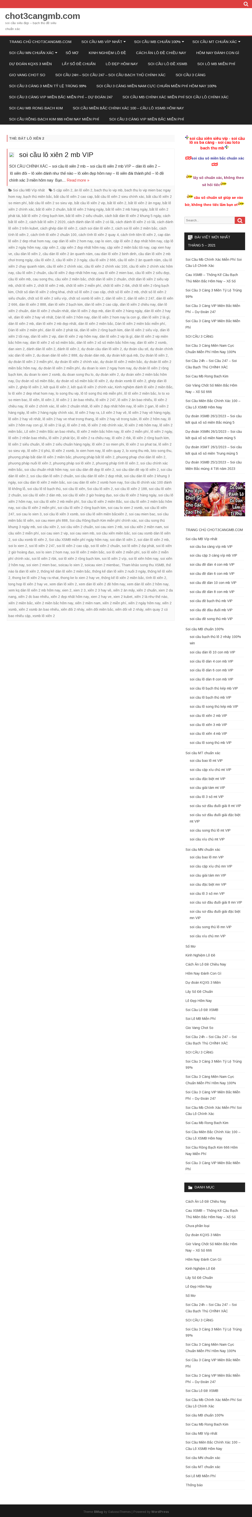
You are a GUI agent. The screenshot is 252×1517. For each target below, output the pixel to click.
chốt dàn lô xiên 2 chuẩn (107, 279)
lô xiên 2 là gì (55, 425)
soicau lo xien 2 (70, 565)
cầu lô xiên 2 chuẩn (31, 273)
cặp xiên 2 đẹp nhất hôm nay (82, 247)
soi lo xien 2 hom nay (52, 552)
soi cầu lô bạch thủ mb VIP (210, 697)
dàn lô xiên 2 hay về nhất (33, 317)
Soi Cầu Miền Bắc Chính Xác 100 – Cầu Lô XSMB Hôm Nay (128, 108)
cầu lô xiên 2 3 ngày (71, 260)
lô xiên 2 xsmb (63, 451)
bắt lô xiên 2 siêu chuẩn (84, 216)
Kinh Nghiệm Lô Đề (107, 53)
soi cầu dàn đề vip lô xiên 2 (137, 470)
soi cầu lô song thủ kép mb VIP (214, 706)
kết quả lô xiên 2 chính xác (92, 387)
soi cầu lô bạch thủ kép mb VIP (214, 688)
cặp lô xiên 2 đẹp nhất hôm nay (137, 241)
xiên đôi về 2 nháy (129, 609)
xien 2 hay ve (101, 597)
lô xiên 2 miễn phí (135, 431)
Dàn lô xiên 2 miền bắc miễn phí (140, 324)
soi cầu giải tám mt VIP (207, 788)
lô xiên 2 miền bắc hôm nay (98, 431)
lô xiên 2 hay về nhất (24, 419)
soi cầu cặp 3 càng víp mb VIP (213, 555)
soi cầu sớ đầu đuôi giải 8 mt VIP (215, 806)
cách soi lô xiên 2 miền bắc (136, 228)
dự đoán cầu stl (136, 349)
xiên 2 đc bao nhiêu (33, 597)
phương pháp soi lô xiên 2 (73, 463)
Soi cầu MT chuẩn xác (214, 42)
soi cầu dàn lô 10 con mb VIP (212, 652)
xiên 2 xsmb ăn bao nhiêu (39, 609)
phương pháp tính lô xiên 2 (117, 463)
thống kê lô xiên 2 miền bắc (122, 578)
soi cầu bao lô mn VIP (207, 857)
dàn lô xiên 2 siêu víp (141, 330)
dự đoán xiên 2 (107, 374)
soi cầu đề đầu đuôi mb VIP (211, 610)
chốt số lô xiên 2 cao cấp (86, 292)
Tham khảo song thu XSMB (142, 565)
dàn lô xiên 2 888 (32, 304)
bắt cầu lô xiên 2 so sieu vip (50, 203)
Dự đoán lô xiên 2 (154, 355)
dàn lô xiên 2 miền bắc (95, 324)
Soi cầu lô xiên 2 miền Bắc (101, 502)
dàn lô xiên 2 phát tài (61, 330)
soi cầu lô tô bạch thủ (44, 489)
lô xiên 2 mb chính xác (105, 425)
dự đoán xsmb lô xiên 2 (128, 381)
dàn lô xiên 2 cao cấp (101, 304)
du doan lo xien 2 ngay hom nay (106, 368)
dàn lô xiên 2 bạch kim (65, 304)
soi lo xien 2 (17, 546)
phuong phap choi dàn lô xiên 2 (140, 457)
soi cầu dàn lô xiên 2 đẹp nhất (98, 476)
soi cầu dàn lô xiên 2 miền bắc (41, 482)
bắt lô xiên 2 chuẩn (50, 209)
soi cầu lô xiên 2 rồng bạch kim (82, 508)
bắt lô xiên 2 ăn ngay (144, 203)
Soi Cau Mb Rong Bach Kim (36, 108)
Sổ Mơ (72, 53)
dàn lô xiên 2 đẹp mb (87, 311)
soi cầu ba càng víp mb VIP (211, 547)
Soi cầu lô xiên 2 (100, 489)
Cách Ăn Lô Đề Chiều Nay (161, 53)
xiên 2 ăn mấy (124, 590)
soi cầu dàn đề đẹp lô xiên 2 (92, 470)
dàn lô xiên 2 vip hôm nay (77, 336)
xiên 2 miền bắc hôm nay (54, 603)
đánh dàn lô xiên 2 (41, 349)
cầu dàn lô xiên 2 (27, 254)
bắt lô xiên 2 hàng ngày (85, 209)
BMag (98, 1512)
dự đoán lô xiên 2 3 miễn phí (30, 362)
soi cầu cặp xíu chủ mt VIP (210, 770)
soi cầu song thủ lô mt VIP (210, 830)
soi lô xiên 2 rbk (44, 559)
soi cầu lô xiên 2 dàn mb (42, 495)
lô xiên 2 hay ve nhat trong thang (68, 419)
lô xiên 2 (47, 400)
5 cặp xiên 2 (62, 190)
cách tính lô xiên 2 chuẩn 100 (54, 235)
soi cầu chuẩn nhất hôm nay (46, 470)
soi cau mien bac (142, 514)
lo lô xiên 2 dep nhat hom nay (31, 393)
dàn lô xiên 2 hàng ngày (123, 311)
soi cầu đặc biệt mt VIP (207, 779)
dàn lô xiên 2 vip (43, 336)
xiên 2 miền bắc (20, 603)
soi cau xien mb (82, 533)
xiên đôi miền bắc (99, 609)
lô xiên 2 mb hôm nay (141, 425)
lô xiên (34, 400)
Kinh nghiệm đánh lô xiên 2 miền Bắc (143, 387)
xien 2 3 (79, 590)
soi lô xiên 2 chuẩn (105, 546)
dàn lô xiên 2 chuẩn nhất (49, 311)
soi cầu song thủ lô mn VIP (211, 927)
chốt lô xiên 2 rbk (116, 286)
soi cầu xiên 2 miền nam (143, 527)
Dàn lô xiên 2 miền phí (25, 330)
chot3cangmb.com (42, 16)
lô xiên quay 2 (113, 451)
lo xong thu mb (137, 451)
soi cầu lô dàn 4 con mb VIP (211, 661)
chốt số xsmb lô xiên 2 (86, 298)
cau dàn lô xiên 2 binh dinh (115, 254)
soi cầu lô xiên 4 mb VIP (208, 734)
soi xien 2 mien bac (41, 565)
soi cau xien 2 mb (108, 527)
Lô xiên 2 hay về (113, 413)
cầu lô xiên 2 (44, 260)
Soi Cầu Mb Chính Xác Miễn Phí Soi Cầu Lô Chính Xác (176, 97)
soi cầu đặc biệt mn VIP (208, 884)
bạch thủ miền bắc (37, 197)
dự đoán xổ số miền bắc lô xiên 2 (82, 381)
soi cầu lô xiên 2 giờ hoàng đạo (87, 495)
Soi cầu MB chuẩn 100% (157, 42)
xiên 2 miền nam (87, 603)
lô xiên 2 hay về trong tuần (116, 419)
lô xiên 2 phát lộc (62, 438)
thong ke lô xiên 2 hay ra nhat (35, 578)
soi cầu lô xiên (74, 489)
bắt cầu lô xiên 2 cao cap (73, 197)
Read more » (78, 180)
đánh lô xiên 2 (68, 349)
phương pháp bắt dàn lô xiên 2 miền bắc (39, 457)
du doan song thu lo (78, 374)
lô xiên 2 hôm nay (152, 419)
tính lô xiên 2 (156, 578)
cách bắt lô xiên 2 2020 (47, 222)
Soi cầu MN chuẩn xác (31, 53)
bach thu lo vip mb (108, 190)
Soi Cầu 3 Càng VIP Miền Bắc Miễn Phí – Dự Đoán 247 (60, 97)
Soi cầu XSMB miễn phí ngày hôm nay (78, 540)
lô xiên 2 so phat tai (141, 444)
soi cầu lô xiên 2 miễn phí (36, 508)
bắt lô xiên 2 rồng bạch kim (43, 216)
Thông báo (194, 1485)
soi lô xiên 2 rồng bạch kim (79, 559)
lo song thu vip (67, 393)
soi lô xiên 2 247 (42, 546)
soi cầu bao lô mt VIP (206, 761)
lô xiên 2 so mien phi (108, 444)
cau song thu (43, 279)
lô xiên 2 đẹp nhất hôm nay (111, 406)
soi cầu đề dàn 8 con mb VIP (212, 592)
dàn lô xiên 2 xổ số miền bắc (52, 343)
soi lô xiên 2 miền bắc (87, 552)
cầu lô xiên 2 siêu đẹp (152, 273)
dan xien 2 (16, 349)
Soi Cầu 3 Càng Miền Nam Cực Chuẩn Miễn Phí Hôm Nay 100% (156, 86)
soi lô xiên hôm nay (143, 559)
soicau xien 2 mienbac (102, 565)
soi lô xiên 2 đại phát (138, 546)
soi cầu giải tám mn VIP (208, 875)
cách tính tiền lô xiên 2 (138, 235)
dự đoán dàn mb (92, 355)
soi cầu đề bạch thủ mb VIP (211, 601)
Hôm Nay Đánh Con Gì (217, 53)
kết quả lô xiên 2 (56, 387)
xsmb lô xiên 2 (43, 616)
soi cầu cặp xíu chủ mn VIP (211, 866)
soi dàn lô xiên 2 (123, 540)
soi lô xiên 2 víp (114, 559)
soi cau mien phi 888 (51, 520)
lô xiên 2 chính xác (39, 406)
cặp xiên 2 (50, 247)
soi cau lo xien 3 (29, 514)
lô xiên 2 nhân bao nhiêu (27, 438)
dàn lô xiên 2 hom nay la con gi (116, 317)
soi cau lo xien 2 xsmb (125, 508)
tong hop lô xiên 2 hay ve (27, 584)
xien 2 (66, 590)
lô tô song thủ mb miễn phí (101, 393)
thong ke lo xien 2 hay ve (80, 578)
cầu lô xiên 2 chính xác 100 (105, 266)
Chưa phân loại (197, 1226)
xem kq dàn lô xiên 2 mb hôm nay (34, 590)
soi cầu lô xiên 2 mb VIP (56, 155)
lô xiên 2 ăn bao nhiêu (135, 400)
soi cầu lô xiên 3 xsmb (61, 514)
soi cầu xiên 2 (48, 527)
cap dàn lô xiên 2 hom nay (72, 241)
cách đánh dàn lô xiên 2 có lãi (90, 222)
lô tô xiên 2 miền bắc (140, 393)
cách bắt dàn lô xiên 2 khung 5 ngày (133, 216)
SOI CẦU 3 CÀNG (190, 75)
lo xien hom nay (88, 451)
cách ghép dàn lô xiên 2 (58, 228)
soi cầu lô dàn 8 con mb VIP (211, 679)
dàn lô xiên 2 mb (21, 324)
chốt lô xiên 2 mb (51, 286)
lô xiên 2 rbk (121, 438)
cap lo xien (103, 241)
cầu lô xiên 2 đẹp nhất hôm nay (72, 273)
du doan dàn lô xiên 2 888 (57, 355)
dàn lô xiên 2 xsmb (151, 343)
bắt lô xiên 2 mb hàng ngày (126, 209)
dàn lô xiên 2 (116, 298)
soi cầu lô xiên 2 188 (131, 489)
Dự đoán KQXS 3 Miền (30, 64)
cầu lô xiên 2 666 (102, 260)
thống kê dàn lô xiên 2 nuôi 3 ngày (119, 571)
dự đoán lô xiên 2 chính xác (76, 362)
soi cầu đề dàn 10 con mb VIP (213, 583)
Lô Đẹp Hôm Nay (122, 64)
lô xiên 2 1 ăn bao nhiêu (75, 400)
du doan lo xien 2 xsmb (42, 374)
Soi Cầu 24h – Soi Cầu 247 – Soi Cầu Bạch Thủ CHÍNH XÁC (110, 75)
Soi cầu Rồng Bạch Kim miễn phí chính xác (103, 520)
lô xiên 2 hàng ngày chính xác (50, 413)
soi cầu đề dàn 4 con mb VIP (212, 564)
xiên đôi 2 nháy (72, 609)
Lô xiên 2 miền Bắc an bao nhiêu (49, 431)
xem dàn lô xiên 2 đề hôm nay (102, 584)
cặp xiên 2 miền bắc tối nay (128, 247)
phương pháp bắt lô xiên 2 (93, 457)
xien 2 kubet (122, 597)
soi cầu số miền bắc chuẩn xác (217, 158)
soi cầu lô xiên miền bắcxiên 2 (103, 514)
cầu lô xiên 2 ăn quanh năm (139, 260)
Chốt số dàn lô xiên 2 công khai (40, 292)
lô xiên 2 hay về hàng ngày (149, 413)
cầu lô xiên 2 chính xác (64, 266)
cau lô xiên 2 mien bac (115, 273)
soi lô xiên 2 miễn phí (123, 552)
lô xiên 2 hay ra (87, 413)
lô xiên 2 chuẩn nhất (72, 406)
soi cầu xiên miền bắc (113, 533)
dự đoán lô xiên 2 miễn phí (59, 368)
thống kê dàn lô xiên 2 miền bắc (65, 571)
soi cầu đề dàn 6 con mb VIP (212, 574)
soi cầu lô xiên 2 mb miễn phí (56, 502)
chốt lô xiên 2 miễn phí (83, 286)
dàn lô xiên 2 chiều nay (138, 304)
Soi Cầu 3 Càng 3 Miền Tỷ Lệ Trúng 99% (47, 86)
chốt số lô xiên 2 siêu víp (47, 298)
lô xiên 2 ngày (161, 431)
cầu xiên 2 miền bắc (70, 279)
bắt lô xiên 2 (116, 203)
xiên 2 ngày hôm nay (144, 603)
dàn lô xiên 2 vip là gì (115, 336)
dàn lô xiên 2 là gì (155, 317)
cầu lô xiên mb (19, 279)
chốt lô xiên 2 (25, 286)
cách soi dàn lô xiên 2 (96, 228)
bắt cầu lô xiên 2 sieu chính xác (119, 197)
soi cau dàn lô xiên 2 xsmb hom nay (95, 482)
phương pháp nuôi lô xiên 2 (29, 463)
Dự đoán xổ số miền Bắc (35, 381)
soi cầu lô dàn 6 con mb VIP (211, 670)
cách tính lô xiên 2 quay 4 (99, 235)
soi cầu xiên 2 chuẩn (77, 527)
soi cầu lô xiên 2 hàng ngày (135, 495)
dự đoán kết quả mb (122, 355)
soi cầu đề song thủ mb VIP (211, 619)
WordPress (160, 1512)
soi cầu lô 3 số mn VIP (207, 894)
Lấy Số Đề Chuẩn (78, 64)
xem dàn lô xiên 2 (63, 584)
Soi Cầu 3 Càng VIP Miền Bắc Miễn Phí (146, 119)
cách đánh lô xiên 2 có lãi (135, 222)
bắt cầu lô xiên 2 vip (89, 203)
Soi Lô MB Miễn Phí (216, 64)
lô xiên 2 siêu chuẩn (24, 444)
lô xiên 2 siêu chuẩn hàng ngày (66, 444)
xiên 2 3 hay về (99, 590)
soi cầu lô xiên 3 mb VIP (208, 725)
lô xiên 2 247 (106, 400)
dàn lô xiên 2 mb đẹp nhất (56, 324)
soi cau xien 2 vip (54, 533)
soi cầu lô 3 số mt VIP (207, 797)
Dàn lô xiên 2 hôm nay (72, 317)
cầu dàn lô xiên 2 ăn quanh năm (68, 254)
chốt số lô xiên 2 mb (123, 292)
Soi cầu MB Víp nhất (101, 42)
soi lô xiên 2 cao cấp (73, 546)
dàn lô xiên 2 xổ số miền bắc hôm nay (106, 343)
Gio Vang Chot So (27, 75)
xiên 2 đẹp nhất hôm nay (70, 597)
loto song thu (161, 451)
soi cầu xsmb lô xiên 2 (29, 540)
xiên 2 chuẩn (147, 590)
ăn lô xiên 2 (83, 190)
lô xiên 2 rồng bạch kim (151, 438)
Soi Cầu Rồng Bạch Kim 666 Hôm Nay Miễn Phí (54, 119)
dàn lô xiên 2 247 (140, 298)
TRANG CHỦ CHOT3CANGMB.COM (40, 42)
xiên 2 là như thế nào (150, 597)
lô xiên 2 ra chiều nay (93, 438)
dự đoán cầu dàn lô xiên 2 (101, 349)
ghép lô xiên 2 (31, 387)
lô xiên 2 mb (76, 425)
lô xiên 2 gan (144, 406)
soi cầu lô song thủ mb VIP (211, 743)
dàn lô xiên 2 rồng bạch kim (101, 330)
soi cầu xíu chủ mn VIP (208, 936)
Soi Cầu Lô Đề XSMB (167, 64)
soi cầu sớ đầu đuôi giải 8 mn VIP (216, 902)
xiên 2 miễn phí (114, 603)
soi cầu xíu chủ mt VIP (207, 839)
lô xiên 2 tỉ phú (38, 451)
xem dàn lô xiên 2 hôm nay (147, 584)
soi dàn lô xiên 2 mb (153, 540)
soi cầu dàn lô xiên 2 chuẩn (51, 476)
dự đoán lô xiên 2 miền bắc (121, 362)
